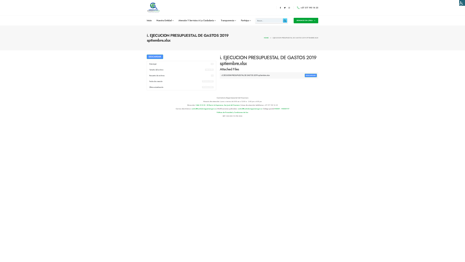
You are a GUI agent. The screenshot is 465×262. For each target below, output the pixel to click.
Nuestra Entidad (164, 20)
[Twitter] (285, 7)
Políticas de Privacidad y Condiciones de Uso (232, 112)
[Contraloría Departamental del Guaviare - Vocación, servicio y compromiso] (153, 8)
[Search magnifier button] (285, 20)
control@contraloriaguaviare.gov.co (203, 109)
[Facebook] (280, 7)
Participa (245, 20)
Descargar (155, 57)
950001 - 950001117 (281, 109)
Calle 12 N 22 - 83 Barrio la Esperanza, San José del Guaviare (218, 105)
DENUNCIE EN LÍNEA (305, 20)
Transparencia (227, 20)
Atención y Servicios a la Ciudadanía (196, 20)
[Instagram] (289, 7)
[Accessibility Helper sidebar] (462, 3)
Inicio (149, 20)
